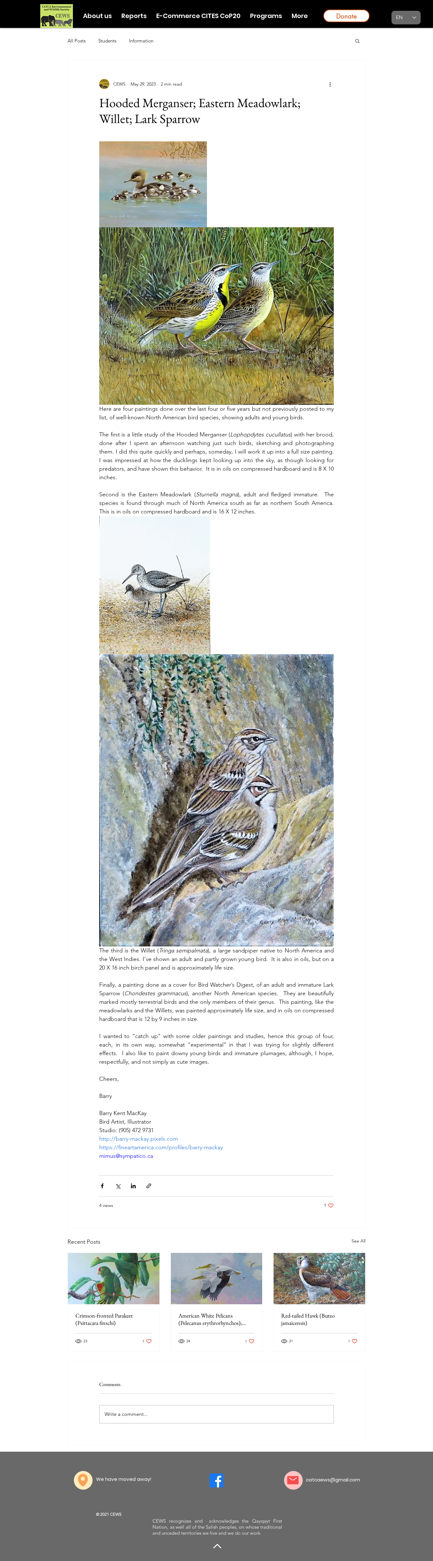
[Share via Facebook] (102, 1186)
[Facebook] (216, 1480)
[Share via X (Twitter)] (118, 1186)
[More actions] (330, 84)
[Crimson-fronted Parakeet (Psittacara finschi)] (113, 1278)
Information (141, 41)
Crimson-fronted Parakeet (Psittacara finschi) (104, 1319)
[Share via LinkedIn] (133, 1186)
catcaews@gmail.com (333, 1479)
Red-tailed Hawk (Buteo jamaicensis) (308, 1319)
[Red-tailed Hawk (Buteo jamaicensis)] (319, 1278)
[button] (266, 16)
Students (107, 41)
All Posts (77, 41)
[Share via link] (149, 1186)
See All (358, 1241)
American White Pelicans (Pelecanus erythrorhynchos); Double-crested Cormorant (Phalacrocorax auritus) (210, 1319)
